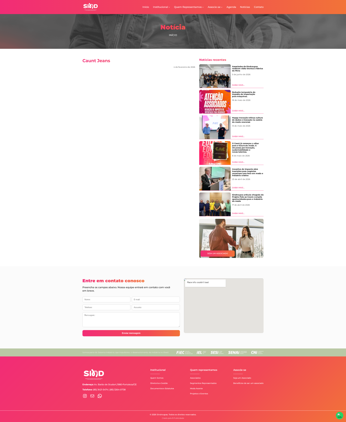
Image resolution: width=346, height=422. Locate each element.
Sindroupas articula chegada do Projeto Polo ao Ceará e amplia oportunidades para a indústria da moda (248, 198)
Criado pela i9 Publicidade (173, 418)
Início (173, 35)
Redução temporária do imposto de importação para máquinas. (243, 94)
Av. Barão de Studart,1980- (108, 384)
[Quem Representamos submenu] (203, 7)
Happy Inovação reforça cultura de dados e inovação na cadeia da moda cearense (247, 120)
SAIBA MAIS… (238, 85)
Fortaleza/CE (130, 384)
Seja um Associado (217, 253)
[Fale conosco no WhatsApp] (339, 415)
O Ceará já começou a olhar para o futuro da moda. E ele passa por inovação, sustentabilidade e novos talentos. (245, 147)
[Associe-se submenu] (221, 7)
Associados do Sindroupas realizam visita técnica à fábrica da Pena (247, 69)
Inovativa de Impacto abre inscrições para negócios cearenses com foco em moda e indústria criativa (247, 172)
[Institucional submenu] (169, 7)
